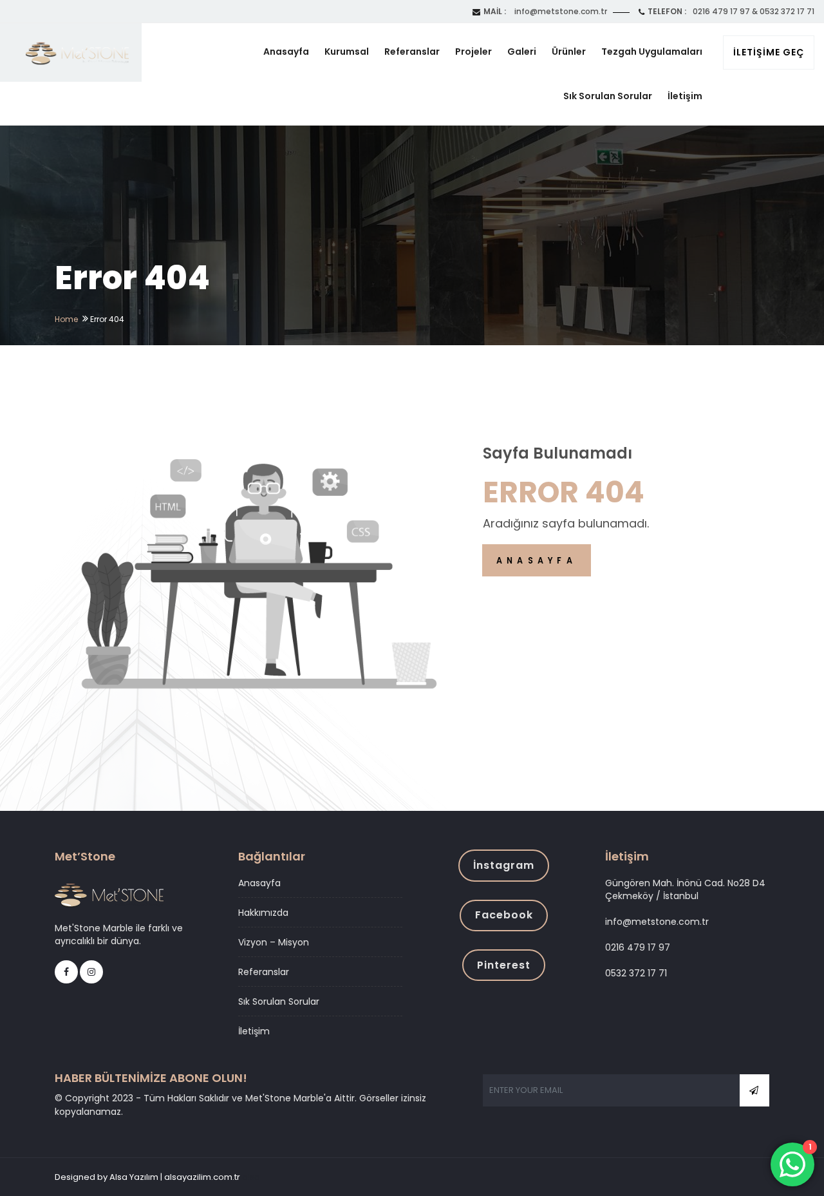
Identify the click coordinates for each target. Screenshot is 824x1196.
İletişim (685, 96)
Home (66, 319)
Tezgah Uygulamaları (651, 51)
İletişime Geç (768, 52)
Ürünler (569, 51)
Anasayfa (286, 51)
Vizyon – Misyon (273, 942)
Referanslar (412, 51)
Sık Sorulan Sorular (607, 96)
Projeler (473, 51)
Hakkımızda (263, 912)
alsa (251, 1177)
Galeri (521, 51)
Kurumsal (346, 51)
